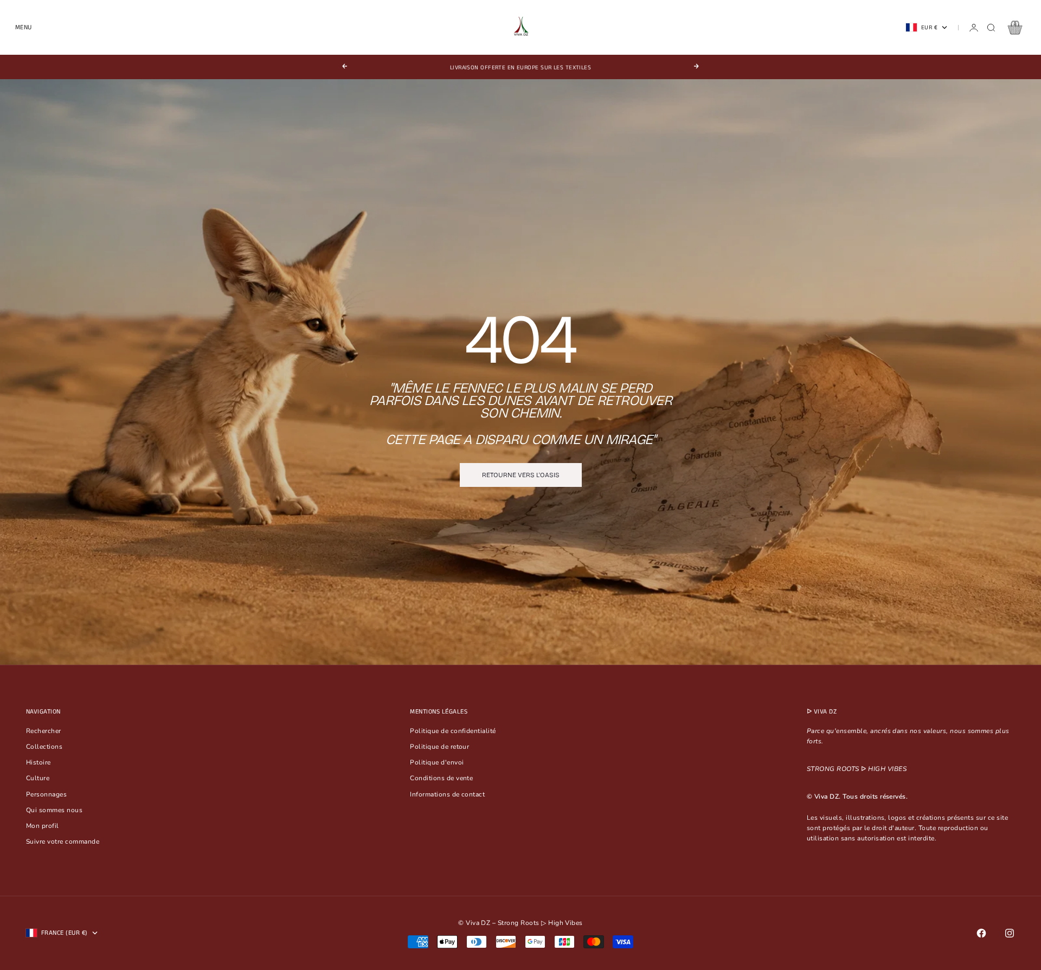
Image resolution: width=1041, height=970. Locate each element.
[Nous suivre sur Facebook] (981, 933)
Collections (44, 746)
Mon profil (42, 825)
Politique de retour (439, 746)
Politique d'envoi (437, 762)
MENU (23, 27)
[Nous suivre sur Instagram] (1009, 933)
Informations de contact (447, 794)
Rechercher (43, 731)
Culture (37, 778)
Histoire (38, 762)
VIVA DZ (825, 711)
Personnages (46, 794)
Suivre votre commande (62, 841)
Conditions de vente (441, 778)
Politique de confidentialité (453, 731)
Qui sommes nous (54, 810)
